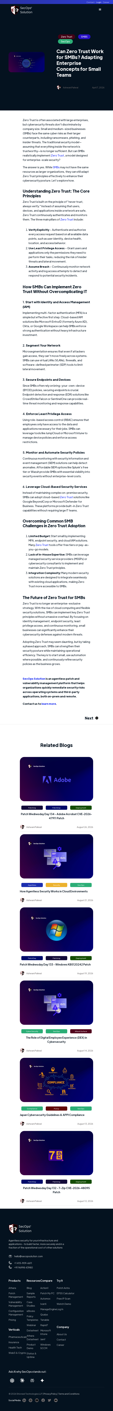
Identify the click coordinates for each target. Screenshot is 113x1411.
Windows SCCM (45, 1346)
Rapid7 (44, 1325)
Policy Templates (32, 1318)
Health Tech (15, 1347)
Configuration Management (16, 1312)
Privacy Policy (50, 1393)
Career (60, 1344)
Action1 (44, 1287)
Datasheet (33, 1330)
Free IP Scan (63, 1298)
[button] (100, 9)
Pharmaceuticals (18, 1336)
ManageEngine (48, 1309)
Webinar (31, 1325)
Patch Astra (63, 1287)
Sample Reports (31, 1295)
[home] (22, 9)
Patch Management (16, 1295)
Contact (61, 1339)
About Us (62, 1334)
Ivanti (43, 1303)
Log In (60, 1309)
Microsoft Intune (45, 1332)
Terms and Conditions (68, 1393)
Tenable (44, 1319)
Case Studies (31, 1304)
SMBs (56, 167)
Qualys (44, 1314)
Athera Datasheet (33, 1337)
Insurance (14, 1342)
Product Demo (31, 1346)
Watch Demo (64, 1303)
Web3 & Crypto (17, 1352)
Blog (29, 1287)
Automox (45, 1298)
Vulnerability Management (16, 1304)
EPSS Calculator (65, 1293)
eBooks (31, 1310)
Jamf (42, 1339)
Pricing (12, 1319)
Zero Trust (57, 155)
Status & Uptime (31, 1355)
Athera (12, 1287)
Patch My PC (47, 1293)
